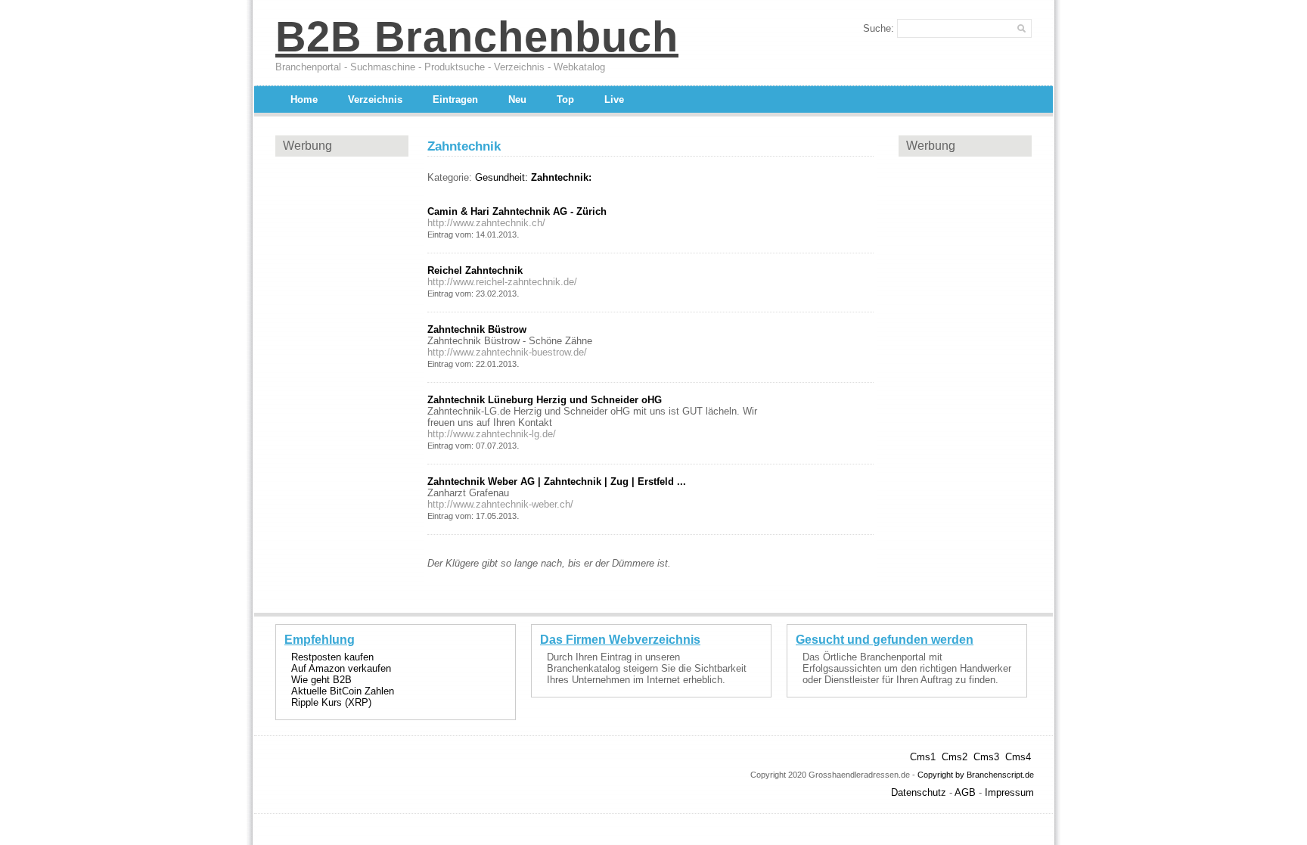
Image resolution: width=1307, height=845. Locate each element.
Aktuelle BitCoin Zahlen (342, 691)
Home (304, 99)
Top (565, 99)
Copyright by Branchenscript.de (975, 774)
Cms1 (923, 757)
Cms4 (1018, 757)
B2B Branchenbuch (476, 37)
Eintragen (455, 99)
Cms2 (954, 757)
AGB (965, 792)
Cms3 (986, 757)
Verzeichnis (375, 99)
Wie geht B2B (321, 679)
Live (614, 99)
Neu (517, 99)
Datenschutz (918, 792)
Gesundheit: (501, 177)
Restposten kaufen (332, 657)
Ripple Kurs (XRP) (331, 702)
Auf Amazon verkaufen (341, 668)
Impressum (1009, 792)
